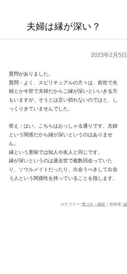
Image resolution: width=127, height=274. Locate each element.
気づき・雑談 (93, 204)
